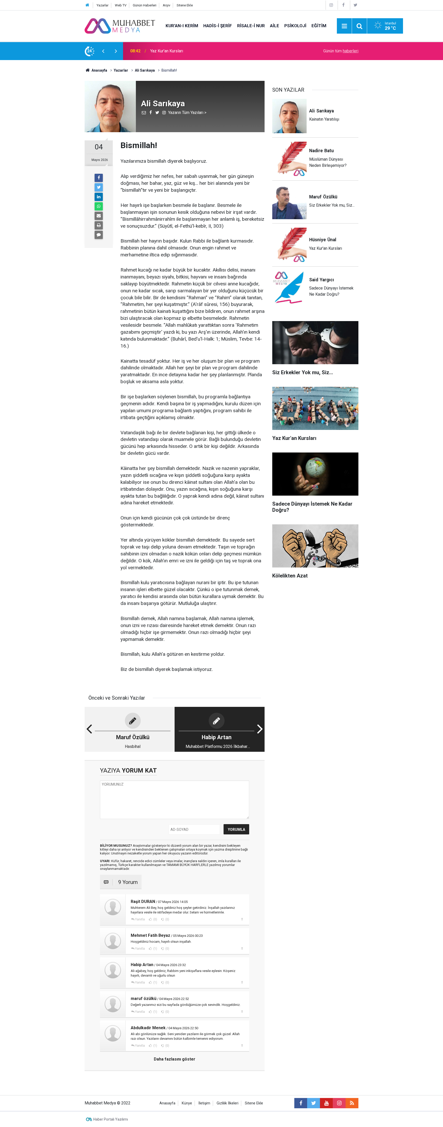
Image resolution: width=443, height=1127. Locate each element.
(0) (155, 919)
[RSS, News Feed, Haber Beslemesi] (352, 1103)
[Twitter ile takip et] (313, 1103)
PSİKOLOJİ (295, 25)
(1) (155, 948)
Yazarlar (102, 5)
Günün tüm (340, 51)
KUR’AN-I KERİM (182, 25)
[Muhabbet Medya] (120, 25)
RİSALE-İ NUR (251, 25)
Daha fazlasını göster (174, 1059)
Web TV (120, 5)
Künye (187, 1103)
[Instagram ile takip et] (339, 1103)
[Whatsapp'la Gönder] (99, 206)
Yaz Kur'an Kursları (166, 51)
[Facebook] (343, 5)
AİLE (274, 25)
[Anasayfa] (87, 5)
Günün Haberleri (144, 5)
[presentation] (103, 51)
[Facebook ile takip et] (300, 1103)
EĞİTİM (318, 25)
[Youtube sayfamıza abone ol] (326, 1103)
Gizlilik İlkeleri (227, 1103)
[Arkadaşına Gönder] (99, 216)
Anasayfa (167, 1103)
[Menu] (344, 26)
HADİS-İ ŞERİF (217, 25)
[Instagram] (331, 5)
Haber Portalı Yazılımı (110, 1119)
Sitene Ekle (185, 5)
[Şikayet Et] (242, 919)
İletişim (204, 1103)
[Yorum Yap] (99, 235)
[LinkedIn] (99, 197)
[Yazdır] (99, 225)
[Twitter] (355, 5)
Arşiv (166, 5)
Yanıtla (140, 919)
